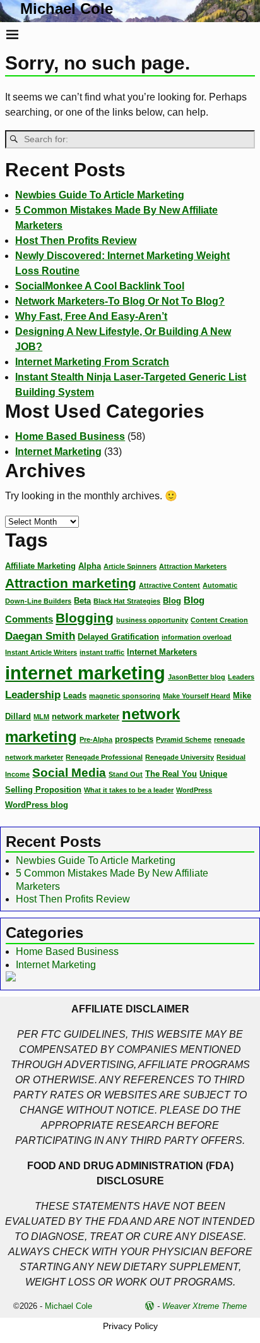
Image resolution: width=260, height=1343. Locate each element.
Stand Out (126, 774)
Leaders (241, 677)
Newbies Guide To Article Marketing (99, 195)
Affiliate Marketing (40, 566)
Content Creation (219, 620)
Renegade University (179, 757)
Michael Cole (66, 8)
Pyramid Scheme (183, 739)
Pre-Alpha (96, 739)
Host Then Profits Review (75, 240)
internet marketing (85, 672)
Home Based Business (70, 436)
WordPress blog (36, 805)
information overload (197, 637)
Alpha (89, 566)
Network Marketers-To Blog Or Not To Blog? (120, 301)
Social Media (69, 772)
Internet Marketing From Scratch (92, 361)
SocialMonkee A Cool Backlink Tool (99, 286)
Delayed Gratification (118, 636)
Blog (172, 600)
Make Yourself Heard (196, 696)
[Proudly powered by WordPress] (150, 1306)
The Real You (171, 774)
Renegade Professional (104, 757)
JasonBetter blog (196, 677)
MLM (41, 716)
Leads (74, 695)
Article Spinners (130, 566)
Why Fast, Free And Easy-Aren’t (91, 316)
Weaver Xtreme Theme (204, 1306)
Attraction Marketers (193, 566)
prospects (134, 739)
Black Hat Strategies (126, 601)
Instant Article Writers (41, 652)
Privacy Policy (130, 1326)
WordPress (194, 790)
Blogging (85, 618)
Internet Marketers (162, 652)
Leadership (33, 694)
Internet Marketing (58, 451)
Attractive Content (169, 585)
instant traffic (102, 652)
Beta (82, 600)
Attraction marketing (70, 583)
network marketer (85, 716)
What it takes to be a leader (129, 790)
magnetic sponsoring (124, 696)
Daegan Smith (40, 635)
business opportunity (152, 620)
